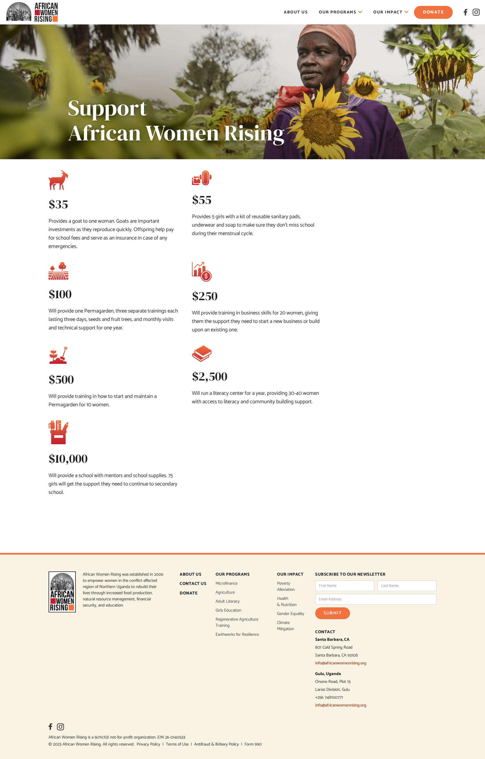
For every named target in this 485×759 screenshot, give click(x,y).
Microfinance (226, 583)
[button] (340, 12)
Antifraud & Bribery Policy (217, 744)
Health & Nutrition (287, 602)
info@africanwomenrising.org (340, 663)
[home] (32, 12)
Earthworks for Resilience (237, 635)
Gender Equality (290, 614)
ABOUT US (190, 574)
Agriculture (225, 592)
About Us (296, 12)
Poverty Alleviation (286, 586)
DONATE (189, 593)
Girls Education (228, 610)
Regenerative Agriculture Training (237, 622)
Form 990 (253, 744)
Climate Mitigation (285, 626)
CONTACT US (193, 584)
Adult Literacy (228, 601)
